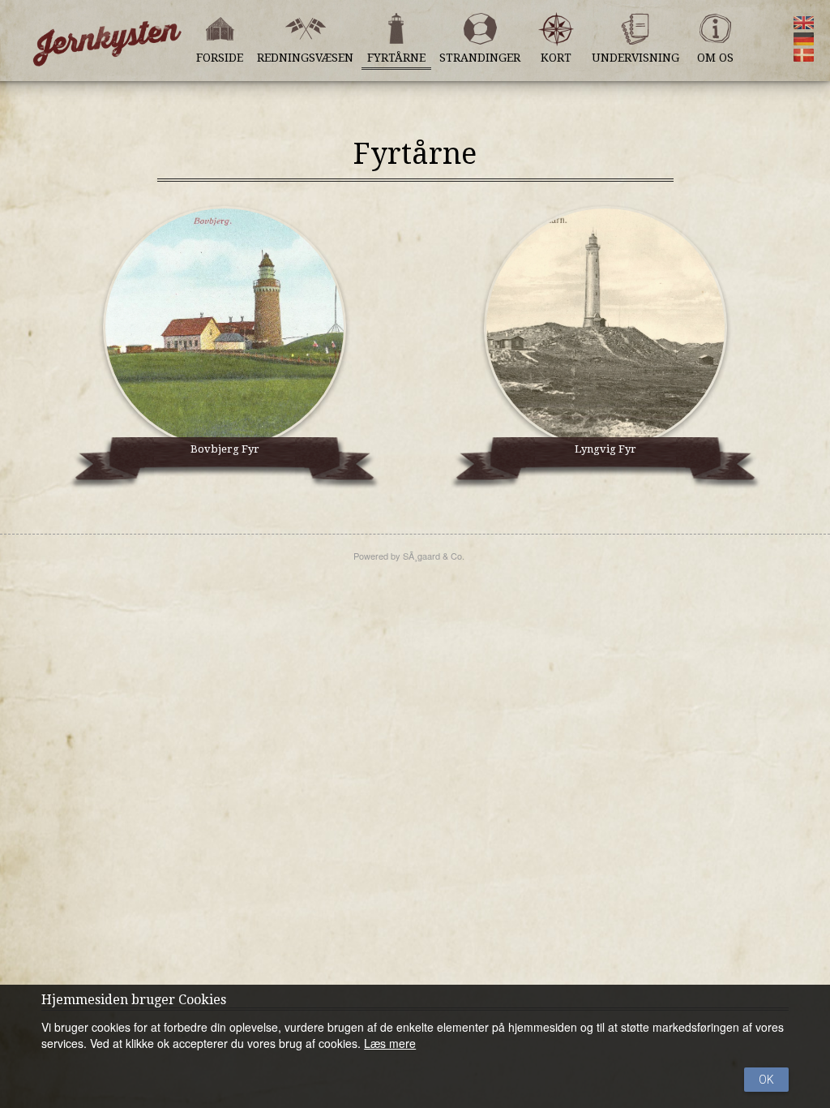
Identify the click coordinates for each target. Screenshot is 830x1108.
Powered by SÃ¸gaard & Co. (408, 555)
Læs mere (390, 1043)
